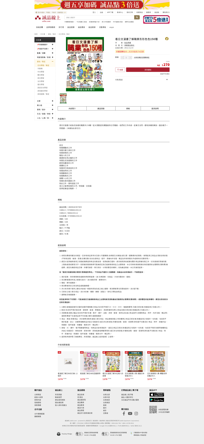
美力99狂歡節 (106, 22)
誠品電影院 (81, 400)
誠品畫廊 (92, 27)
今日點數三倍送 (82, 22)
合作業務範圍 (39, 414)
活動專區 (102, 27)
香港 (105, 405)
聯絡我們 (58, 397)
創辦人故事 (38, 397)
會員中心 (120, 12)
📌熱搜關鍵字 (42, 44)
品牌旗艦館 (50, 27)
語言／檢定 (52, 34)
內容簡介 (72, 108)
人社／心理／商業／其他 (44, 118)
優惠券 (148, 12)
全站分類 (39, 27)
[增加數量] (130, 57)
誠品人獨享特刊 (127, 397)
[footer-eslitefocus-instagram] (136, 413)
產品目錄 (101, 108)
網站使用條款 (60, 400)
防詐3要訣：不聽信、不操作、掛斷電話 (52, 12)
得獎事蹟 (37, 405)
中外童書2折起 (118, 22)
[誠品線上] (47, 18)
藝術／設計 (41, 109)
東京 (105, 410)
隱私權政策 (59, 402)
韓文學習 (41, 75)
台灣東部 (106, 402)
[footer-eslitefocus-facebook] (123, 413)
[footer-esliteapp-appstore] (156, 394)
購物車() (166, 12)
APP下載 (110, 12)
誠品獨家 (81, 27)
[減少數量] (122, 57)
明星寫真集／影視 (43, 57)
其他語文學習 (43, 91)
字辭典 (40, 68)
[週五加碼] (102, 4)
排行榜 (61, 27)
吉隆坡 (105, 413)
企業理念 (37, 394)
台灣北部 (106, 394)
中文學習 (41, 72)
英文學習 (41, 78)
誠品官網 (80, 394)
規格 (128, 108)
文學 (38, 101)
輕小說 (39, 105)
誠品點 (156, 12)
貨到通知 (147, 69)
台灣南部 (106, 400)
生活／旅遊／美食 (43, 114)
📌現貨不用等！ (43, 49)
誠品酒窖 (80, 410)
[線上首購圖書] (156, 19)
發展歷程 (37, 402)
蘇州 (105, 408)
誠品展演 (80, 405)
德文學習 (41, 84)
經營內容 (37, 400)
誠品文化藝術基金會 (85, 413)
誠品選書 (70, 27)
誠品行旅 (80, 408)
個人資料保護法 (61, 405)
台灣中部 (106, 397)
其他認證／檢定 (43, 94)
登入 (94, 12)
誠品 (81, 397)
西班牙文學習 (43, 87)
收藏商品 (139, 12)
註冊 (101, 12)
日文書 (42, 34)
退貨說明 (155, 108)
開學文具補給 (129, 22)
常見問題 (58, 394)
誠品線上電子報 (127, 394)
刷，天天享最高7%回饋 (130, 51)
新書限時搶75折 (94, 22)
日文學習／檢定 (64, 34)
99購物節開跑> (69, 22)
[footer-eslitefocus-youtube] (130, 413)
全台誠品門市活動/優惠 (130, 400)
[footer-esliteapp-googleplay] (156, 399)
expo (112, 27)
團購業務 (37, 416)
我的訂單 (130, 12)
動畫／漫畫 (41, 53)
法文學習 (41, 81)
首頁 (36, 34)
